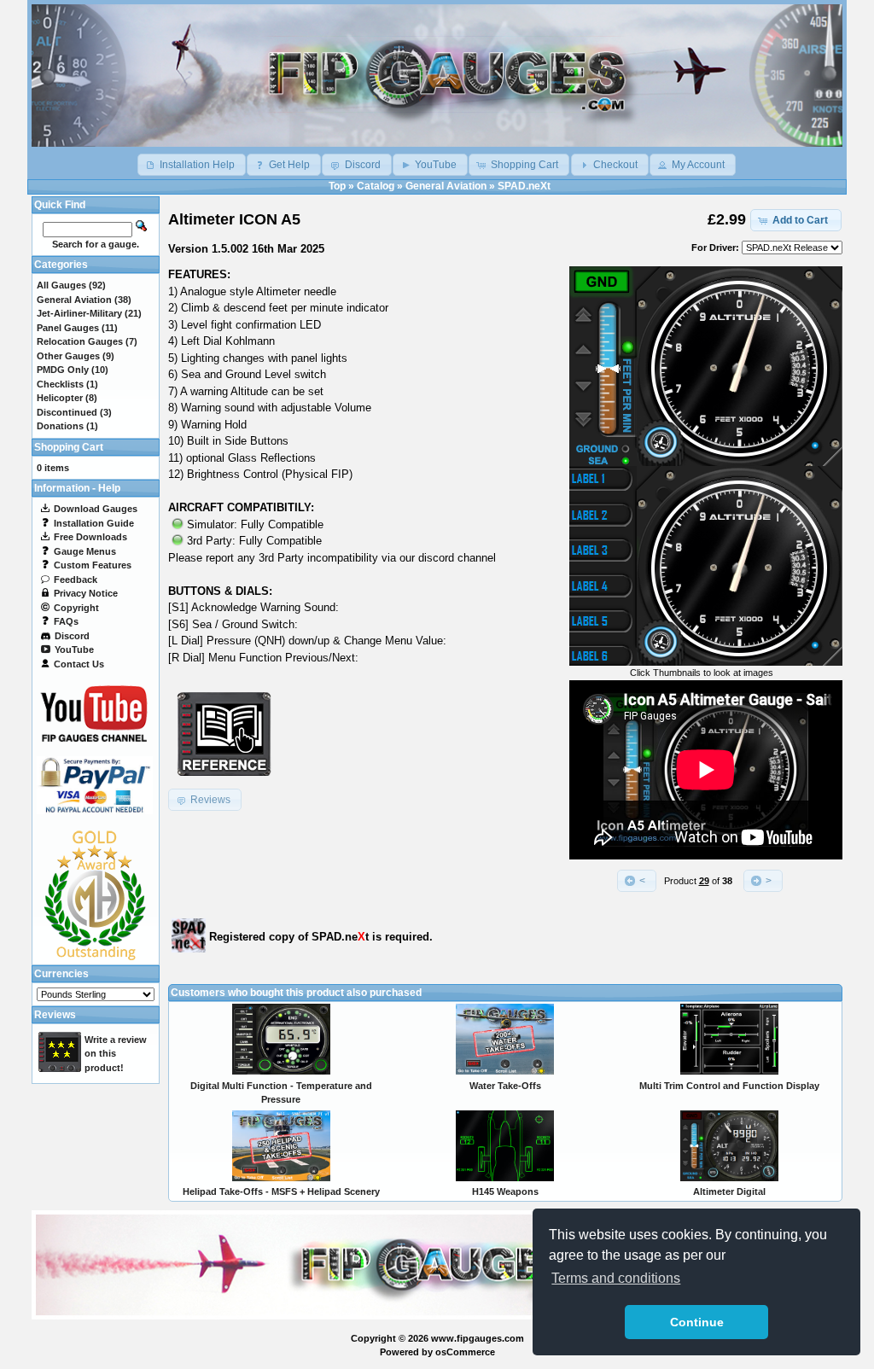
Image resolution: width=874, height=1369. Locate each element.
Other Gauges (68, 356)
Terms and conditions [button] (615, 1278)
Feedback (75, 579)
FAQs (66, 621)
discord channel (457, 557)
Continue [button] (697, 1322)
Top (337, 186)
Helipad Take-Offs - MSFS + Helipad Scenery (281, 1191)
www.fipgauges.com (477, 1338)
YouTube (74, 649)
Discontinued (67, 412)
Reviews (55, 1015)
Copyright (76, 608)
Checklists (60, 384)
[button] (191, 165)
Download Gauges (95, 509)
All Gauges (61, 285)
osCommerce (465, 1352)
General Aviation (446, 186)
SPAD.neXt (524, 186)
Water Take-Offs (505, 1086)
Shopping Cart (68, 447)
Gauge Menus (85, 551)
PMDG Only (63, 369)
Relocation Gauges (80, 341)
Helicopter (60, 398)
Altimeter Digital (729, 1191)
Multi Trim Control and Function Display (729, 1086)
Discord (72, 636)
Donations (60, 426)
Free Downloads (90, 537)
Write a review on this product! (115, 1053)
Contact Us (79, 664)
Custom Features (92, 565)
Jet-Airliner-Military (79, 313)
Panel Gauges (68, 328)
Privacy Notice (86, 593)
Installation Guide (94, 523)
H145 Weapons (505, 1191)
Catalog (375, 186)
